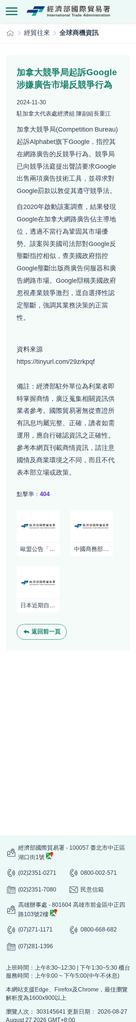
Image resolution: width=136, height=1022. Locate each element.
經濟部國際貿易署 (68, 11)
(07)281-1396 (35, 946)
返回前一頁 (46, 631)
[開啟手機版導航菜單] (11, 11)
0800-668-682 (99, 929)
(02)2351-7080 (37, 889)
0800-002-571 (99, 873)
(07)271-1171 (35, 929)
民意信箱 (92, 889)
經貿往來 (37, 32)
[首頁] (10, 33)
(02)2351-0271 (37, 873)
